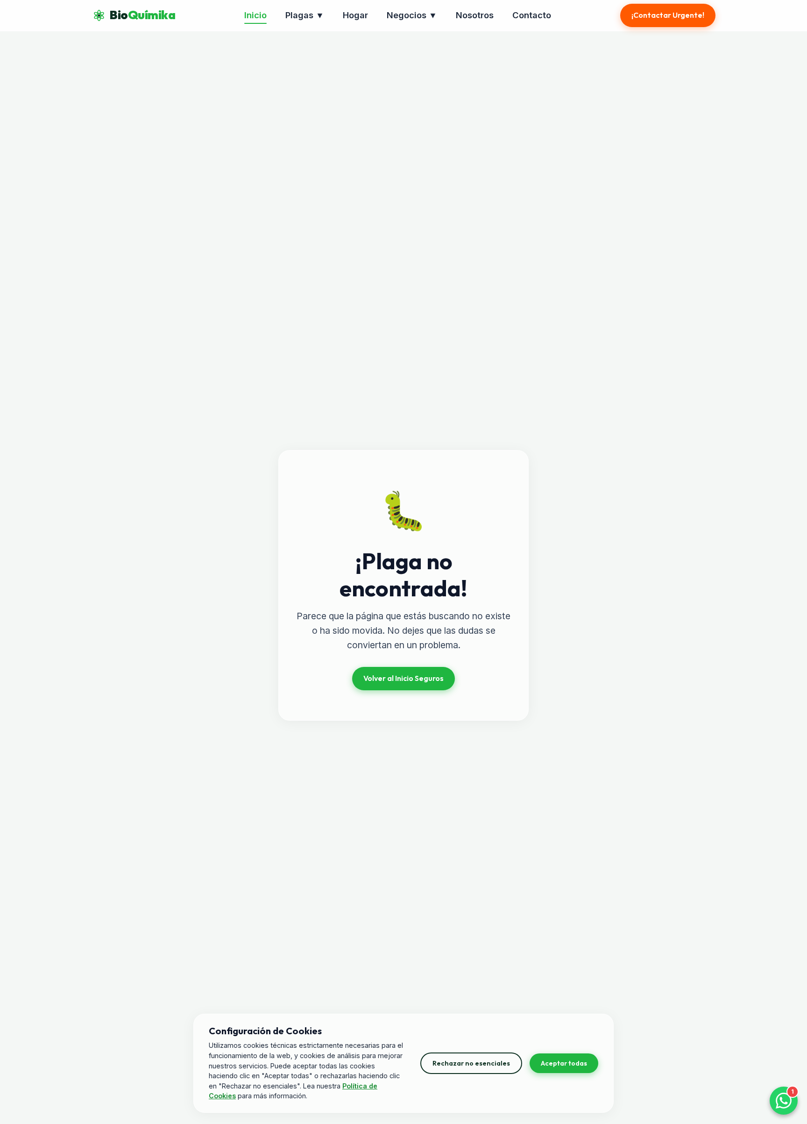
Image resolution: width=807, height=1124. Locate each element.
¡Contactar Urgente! (667, 15)
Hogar (355, 15)
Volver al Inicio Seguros (403, 678)
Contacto (531, 15)
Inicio (255, 15)
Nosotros (475, 15)
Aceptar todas (564, 1063)
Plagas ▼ (304, 15)
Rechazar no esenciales (471, 1063)
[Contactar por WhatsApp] (784, 1101)
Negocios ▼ (412, 15)
